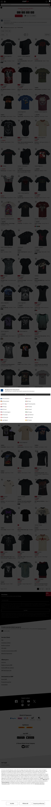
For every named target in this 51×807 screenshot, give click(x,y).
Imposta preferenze (38, 803)
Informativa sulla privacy (39, 783)
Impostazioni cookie (6, 783)
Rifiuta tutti (25, 803)
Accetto (12, 803)
